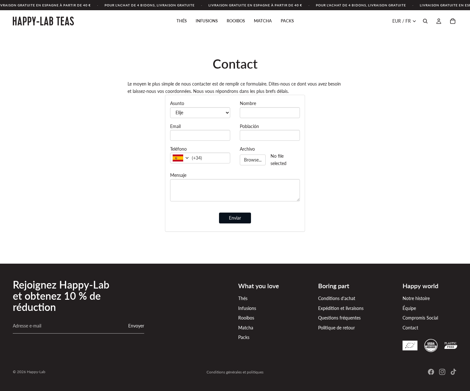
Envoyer (136, 325)
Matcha (245, 327)
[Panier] (453, 21)
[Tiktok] (453, 372)
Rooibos (246, 317)
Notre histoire (416, 298)
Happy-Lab (36, 371)
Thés (242, 298)
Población (249, 126)
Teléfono (178, 149)
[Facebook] (431, 372)
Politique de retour (336, 327)
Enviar (235, 218)
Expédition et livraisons (341, 308)
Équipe (409, 308)
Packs (243, 337)
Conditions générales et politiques (235, 372)
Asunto (177, 103)
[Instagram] (442, 372)
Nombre (248, 103)
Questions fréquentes (339, 317)
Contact (410, 327)
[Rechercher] (425, 21)
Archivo (247, 149)
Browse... (253, 159)
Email (175, 126)
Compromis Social (420, 317)
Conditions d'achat (336, 298)
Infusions (247, 308)
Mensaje (178, 175)
